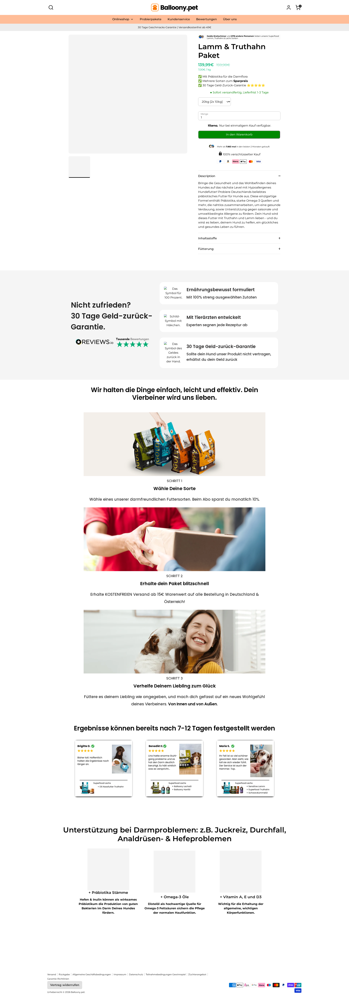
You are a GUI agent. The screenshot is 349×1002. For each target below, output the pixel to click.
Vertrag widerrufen (64, 985)
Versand (51, 974)
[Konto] (288, 7)
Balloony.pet (78, 992)
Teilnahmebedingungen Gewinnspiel (166, 974)
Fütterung (206, 249)
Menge (204, 114)
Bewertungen (206, 19)
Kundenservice (179, 19)
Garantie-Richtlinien (58, 978)
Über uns (230, 19)
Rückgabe (64, 974)
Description (206, 176)
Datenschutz (136, 974)
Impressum (120, 974)
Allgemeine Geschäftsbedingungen (92, 974)
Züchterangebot (197, 974)
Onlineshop (121, 19)
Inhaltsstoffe (207, 238)
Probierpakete (150, 19)
